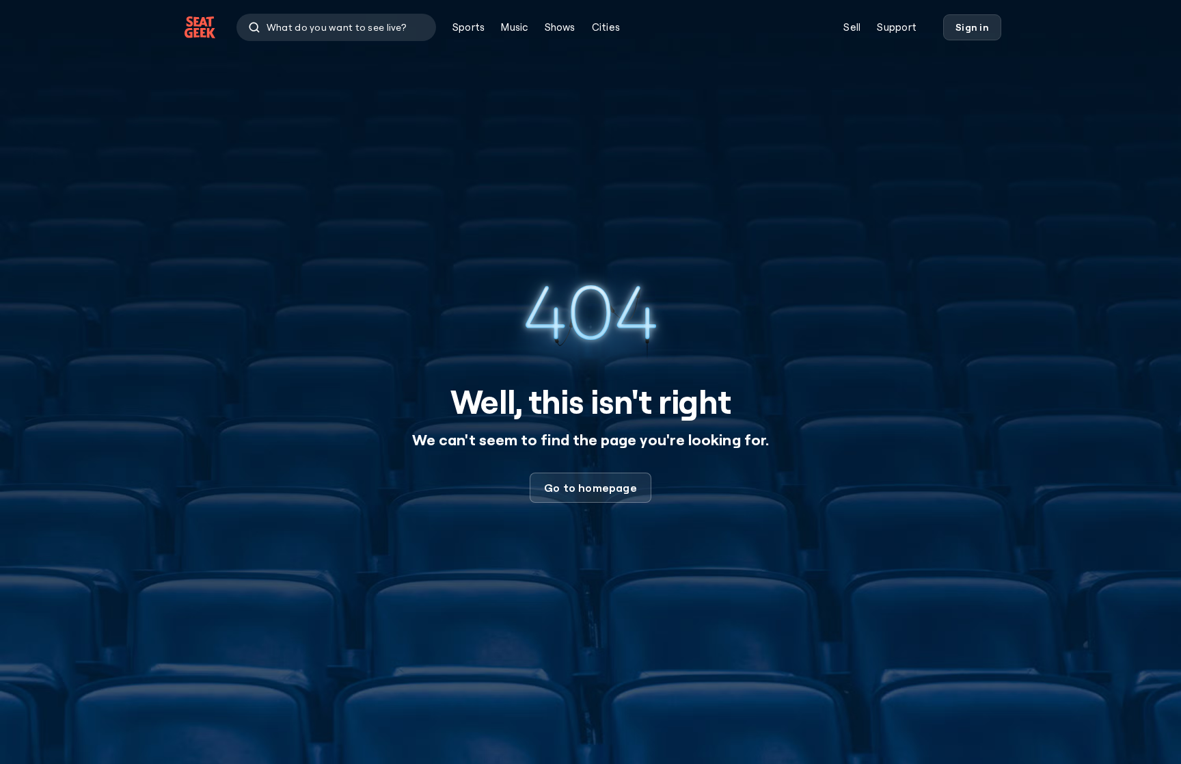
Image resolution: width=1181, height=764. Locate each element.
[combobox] (336, 27)
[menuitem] (468, 27)
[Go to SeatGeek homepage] (200, 27)
